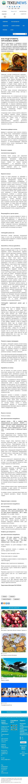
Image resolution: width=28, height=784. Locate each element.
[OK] (14, 6)
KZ (9, 8)
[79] (12, 727)
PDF (24, 25)
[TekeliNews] (14, 3)
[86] (12, 725)
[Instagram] (7, 6)
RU (15, 8)
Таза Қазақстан (15, 21)
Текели (12, 11)
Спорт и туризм (15, 25)
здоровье (16, 599)
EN (18, 8)
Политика (5, 21)
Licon (20, 782)
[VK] (12, 6)
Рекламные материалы (14, 712)
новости (12, 596)
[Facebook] (9, 6)
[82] (16, 725)
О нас (12, 29)
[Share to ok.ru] (4, 603)
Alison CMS (13, 778)
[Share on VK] (9, 603)
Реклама (5, 29)
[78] (14, 729)
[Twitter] (16, 6)
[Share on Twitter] (6, 603)
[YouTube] (19, 6)
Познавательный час (6, 705)
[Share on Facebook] (2, 603)
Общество (5, 25)
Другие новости (14, 607)
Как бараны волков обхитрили (9, 655)
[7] (14, 727)
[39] (16, 729)
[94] (12, 729)
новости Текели (6, 599)
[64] (14, 725)
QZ (12, 8)
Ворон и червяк (5, 680)
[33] (16, 727)
